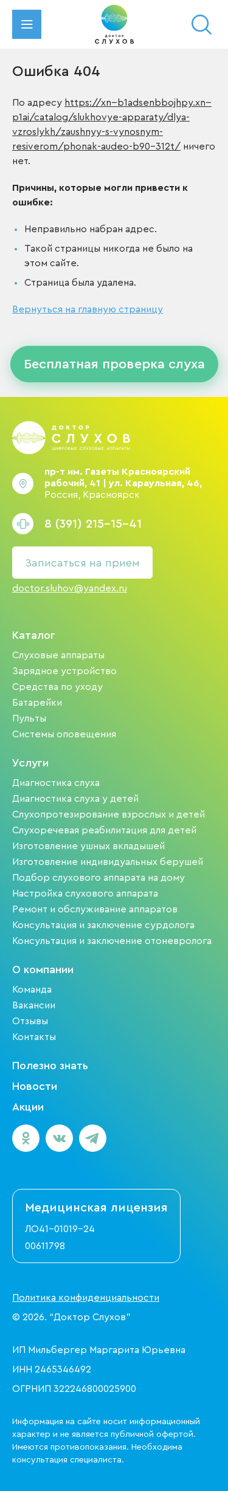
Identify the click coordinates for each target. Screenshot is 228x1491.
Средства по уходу (57, 687)
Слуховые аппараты (58, 655)
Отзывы (30, 1021)
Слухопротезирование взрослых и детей (108, 814)
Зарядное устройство (64, 671)
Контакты (34, 1037)
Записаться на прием (82, 562)
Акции (28, 1106)
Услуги (30, 762)
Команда (32, 989)
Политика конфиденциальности (85, 1298)
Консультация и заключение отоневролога (112, 941)
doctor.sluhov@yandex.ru (69, 588)
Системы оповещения (64, 734)
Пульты (29, 718)
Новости (34, 1086)
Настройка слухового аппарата (85, 893)
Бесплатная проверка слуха (114, 364)
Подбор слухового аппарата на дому (98, 878)
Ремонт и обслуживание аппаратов (95, 909)
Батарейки (37, 703)
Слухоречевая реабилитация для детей (104, 830)
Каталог (33, 635)
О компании (43, 969)
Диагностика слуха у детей (75, 799)
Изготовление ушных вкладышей (88, 846)
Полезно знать (50, 1065)
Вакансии (33, 1005)
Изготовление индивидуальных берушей (107, 862)
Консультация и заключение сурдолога (103, 925)
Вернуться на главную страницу (87, 309)
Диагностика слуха (56, 783)
